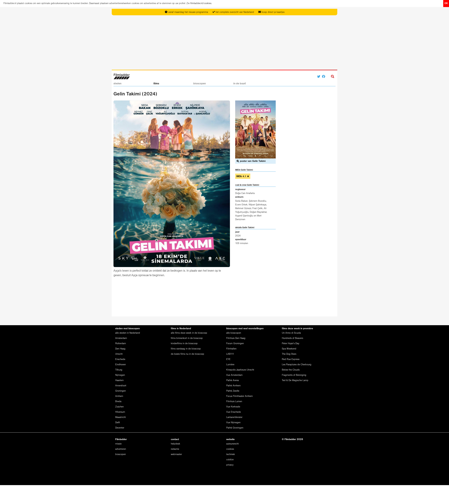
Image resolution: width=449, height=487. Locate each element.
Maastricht (120, 417)
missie (118, 444)
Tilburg (118, 370)
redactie (175, 449)
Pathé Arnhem (233, 386)
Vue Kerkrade (233, 407)
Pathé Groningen (234, 428)
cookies (230, 449)
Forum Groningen (235, 344)
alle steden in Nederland (127, 333)
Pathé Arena (232, 380)
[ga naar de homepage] (121, 76)
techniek (230, 454)
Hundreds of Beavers (292, 338)
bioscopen (199, 84)
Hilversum (120, 412)
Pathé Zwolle (232, 391)
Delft (117, 423)
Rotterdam (120, 344)
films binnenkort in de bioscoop (187, 338)
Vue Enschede (233, 412)
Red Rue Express (290, 359)
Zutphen (119, 407)
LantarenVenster (234, 417)
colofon (230, 460)
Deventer (119, 428)
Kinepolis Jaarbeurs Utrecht (240, 370)
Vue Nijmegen (233, 423)
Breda (118, 401)
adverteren (120, 449)
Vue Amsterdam (234, 375)
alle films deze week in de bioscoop (189, 333)
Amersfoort (120, 386)
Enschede (120, 359)
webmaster (176, 454)
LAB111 (230, 354)
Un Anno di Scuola (291, 333)
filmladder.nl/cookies (200, 3)
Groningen (120, 391)
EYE (228, 359)
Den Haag (120, 349)
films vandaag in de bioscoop (186, 349)
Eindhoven (120, 365)
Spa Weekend (289, 349)
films (156, 84)
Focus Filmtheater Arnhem (239, 396)
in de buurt (239, 84)
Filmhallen (231, 349)
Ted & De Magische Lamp (295, 380)
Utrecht (119, 354)
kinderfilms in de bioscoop (184, 344)
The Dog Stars (289, 354)
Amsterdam (121, 338)
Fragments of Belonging (294, 375)
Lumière (230, 365)
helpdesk (175, 444)
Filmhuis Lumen (234, 401)
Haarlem (119, 380)
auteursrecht (232, 444)
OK (446, 3)
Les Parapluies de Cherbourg (296, 365)
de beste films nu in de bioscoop (187, 354)
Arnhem (119, 396)
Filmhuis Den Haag (235, 338)
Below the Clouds (291, 370)
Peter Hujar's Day (290, 344)
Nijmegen (120, 375)
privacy (229, 465)
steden (117, 84)
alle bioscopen (233, 333)
